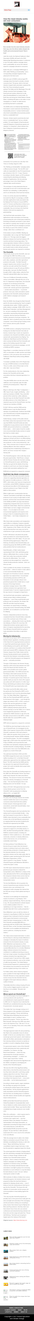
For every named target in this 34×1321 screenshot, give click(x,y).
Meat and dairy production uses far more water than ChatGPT (20, 1237)
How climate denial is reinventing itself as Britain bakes (20, 1264)
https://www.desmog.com (20, 1220)
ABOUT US (24, 1312)
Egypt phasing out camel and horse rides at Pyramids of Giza (20, 1257)
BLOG (25, 1310)
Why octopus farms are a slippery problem (18, 1251)
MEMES (16, 1312)
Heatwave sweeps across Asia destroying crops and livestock (20, 1244)
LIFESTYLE (8, 1312)
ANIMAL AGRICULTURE (16, 1308)
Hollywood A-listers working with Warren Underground (20, 1277)
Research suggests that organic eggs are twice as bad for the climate (20, 1284)
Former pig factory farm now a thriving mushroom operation (19, 1270)
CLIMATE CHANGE (10, 1310)
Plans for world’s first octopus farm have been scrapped (20, 1297)
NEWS (20, 1310)
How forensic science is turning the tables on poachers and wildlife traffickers (20, 1290)
